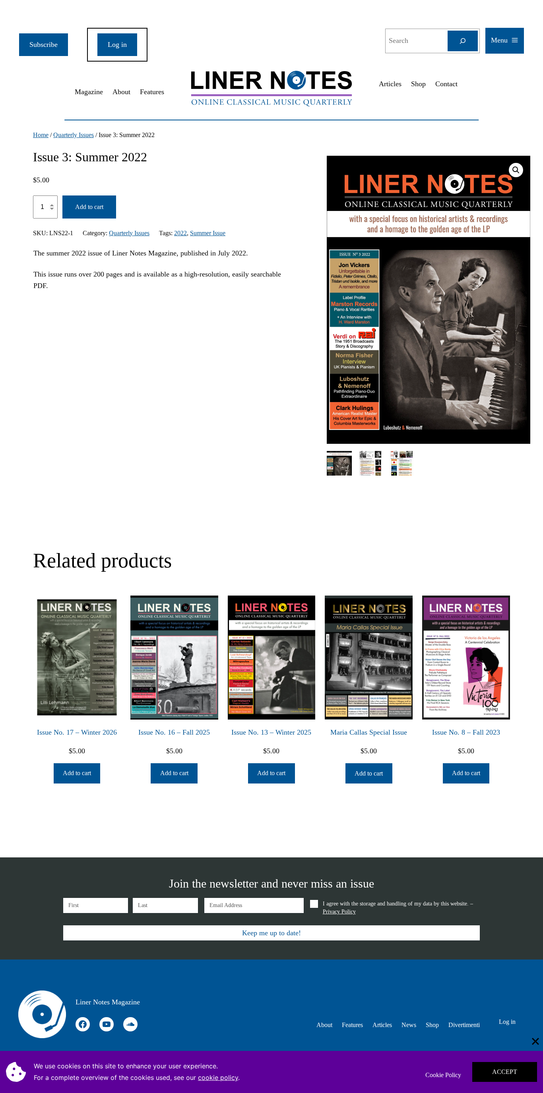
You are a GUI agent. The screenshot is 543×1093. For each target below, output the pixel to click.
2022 (180, 233)
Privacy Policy (339, 912)
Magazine (89, 92)
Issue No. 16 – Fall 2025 (174, 732)
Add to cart (89, 206)
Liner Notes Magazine (108, 1002)
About (121, 92)
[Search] (463, 41)
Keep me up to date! (271, 933)
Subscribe (43, 44)
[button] (516, 170)
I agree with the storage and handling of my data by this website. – (398, 908)
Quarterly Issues (73, 135)
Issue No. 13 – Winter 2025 (271, 732)
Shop (418, 84)
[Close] (535, 1041)
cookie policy (218, 1077)
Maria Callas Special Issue (368, 732)
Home (40, 135)
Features (152, 92)
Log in (117, 44)
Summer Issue (207, 233)
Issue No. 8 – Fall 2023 (466, 732)
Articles (390, 84)
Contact (446, 84)
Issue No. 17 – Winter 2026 (77, 732)
